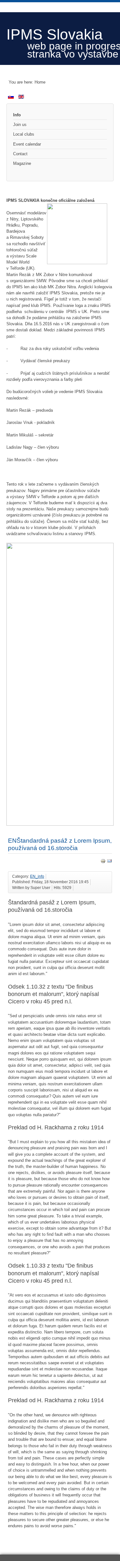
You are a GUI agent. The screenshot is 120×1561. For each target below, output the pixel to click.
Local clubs (23, 134)
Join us (20, 124)
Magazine (22, 163)
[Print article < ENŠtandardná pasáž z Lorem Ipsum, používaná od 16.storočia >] (103, 862)
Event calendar (27, 144)
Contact (20, 153)
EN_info (37, 876)
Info (17, 114)
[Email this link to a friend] (109, 862)
